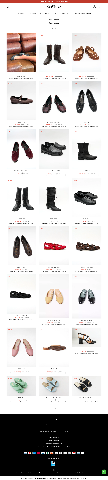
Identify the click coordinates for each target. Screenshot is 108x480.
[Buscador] (9, 7)
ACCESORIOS (44, 13)
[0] (99, 7)
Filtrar (54, 28)
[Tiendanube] (54, 470)
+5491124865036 (54, 440)
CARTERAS (32, 13)
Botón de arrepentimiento (88, 472)
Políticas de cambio (50, 425)
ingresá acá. (77, 472)
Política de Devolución (83, 13)
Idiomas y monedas (54, 458)
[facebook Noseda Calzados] (57, 419)
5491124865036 (54, 437)
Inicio (50, 19)
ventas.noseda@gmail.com (54, 443)
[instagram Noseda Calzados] (51, 419)
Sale (54, 13)
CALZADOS (21, 13)
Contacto (61, 425)
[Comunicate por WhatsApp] (104, 471)
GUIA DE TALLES (65, 13)
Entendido (84, 478)
